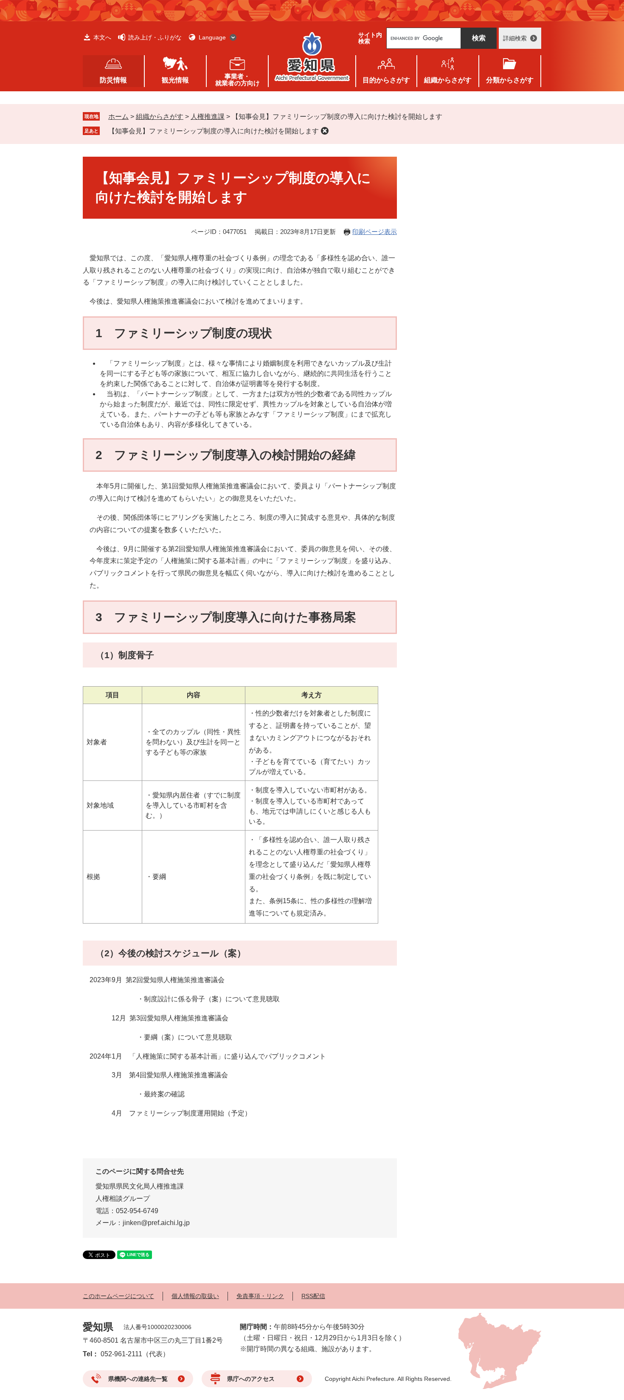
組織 (448, 80)
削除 (325, 131)
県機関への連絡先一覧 (138, 1378)
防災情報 (113, 80)
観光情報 (175, 80)
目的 (386, 80)
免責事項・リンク (260, 1296)
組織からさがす (159, 116)
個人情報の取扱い (195, 1296)
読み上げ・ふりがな (155, 37)
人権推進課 (208, 116)
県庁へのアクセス (251, 1378)
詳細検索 (515, 38)
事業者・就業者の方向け (237, 80)
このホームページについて (118, 1296)
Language (212, 37)
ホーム (118, 116)
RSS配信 (313, 1296)
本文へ (102, 37)
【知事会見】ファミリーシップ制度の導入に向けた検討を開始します (213, 131)
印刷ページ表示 (374, 231)
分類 (510, 80)
